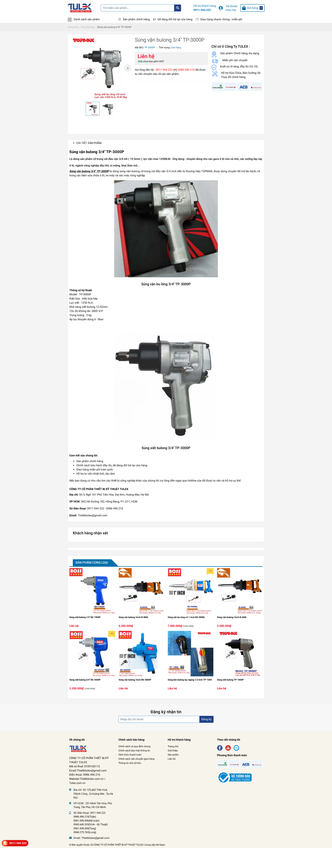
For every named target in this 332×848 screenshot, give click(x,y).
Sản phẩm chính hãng (136, 19)
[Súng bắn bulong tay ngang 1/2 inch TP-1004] (191, 654)
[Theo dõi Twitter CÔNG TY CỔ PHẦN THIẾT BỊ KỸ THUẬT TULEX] (228, 747)
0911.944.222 (202, 10)
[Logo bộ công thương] (234, 777)
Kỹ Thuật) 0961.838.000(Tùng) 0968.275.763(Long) (90, 828)
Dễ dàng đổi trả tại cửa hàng (175, 19)
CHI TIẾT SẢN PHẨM (89, 143)
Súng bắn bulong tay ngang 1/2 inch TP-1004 (190, 679)
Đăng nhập (230, 10)
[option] (100, 68)
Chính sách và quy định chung (134, 746)
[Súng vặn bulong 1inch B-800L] (141, 591)
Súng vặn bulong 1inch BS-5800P (135, 679)
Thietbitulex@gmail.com (95, 838)
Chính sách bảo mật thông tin (134, 750)
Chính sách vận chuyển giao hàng (136, 758)
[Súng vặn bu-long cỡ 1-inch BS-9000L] (191, 591)
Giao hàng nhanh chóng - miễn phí (221, 19)
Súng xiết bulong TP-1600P (230, 679)
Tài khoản (231, 6)
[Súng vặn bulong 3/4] (100, 68)
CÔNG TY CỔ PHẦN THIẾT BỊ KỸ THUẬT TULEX (118, 844)
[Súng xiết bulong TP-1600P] (240, 654)
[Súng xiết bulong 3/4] (92, 654)
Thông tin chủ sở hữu (129, 763)
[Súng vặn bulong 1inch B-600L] (240, 591)
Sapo (162, 844)
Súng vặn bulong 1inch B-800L (133, 617)
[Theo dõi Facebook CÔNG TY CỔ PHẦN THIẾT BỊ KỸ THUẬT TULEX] (220, 747)
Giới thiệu (173, 750)
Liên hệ (171, 758)
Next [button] (127, 68)
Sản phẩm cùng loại (91, 562)
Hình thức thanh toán (129, 754)
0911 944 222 (18, 843)
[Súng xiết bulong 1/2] (92, 591)
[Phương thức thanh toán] (237, 86)
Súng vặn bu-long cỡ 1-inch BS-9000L (186, 617)
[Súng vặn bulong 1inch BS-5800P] (141, 654)
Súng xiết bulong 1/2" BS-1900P (84, 617)
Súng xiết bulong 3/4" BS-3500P (84, 679)
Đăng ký (206, 719)
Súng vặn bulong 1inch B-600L (232, 617)
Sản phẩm (173, 754)
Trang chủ (173, 746)
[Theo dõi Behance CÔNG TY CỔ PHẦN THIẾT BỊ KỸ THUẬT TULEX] (236, 747)
